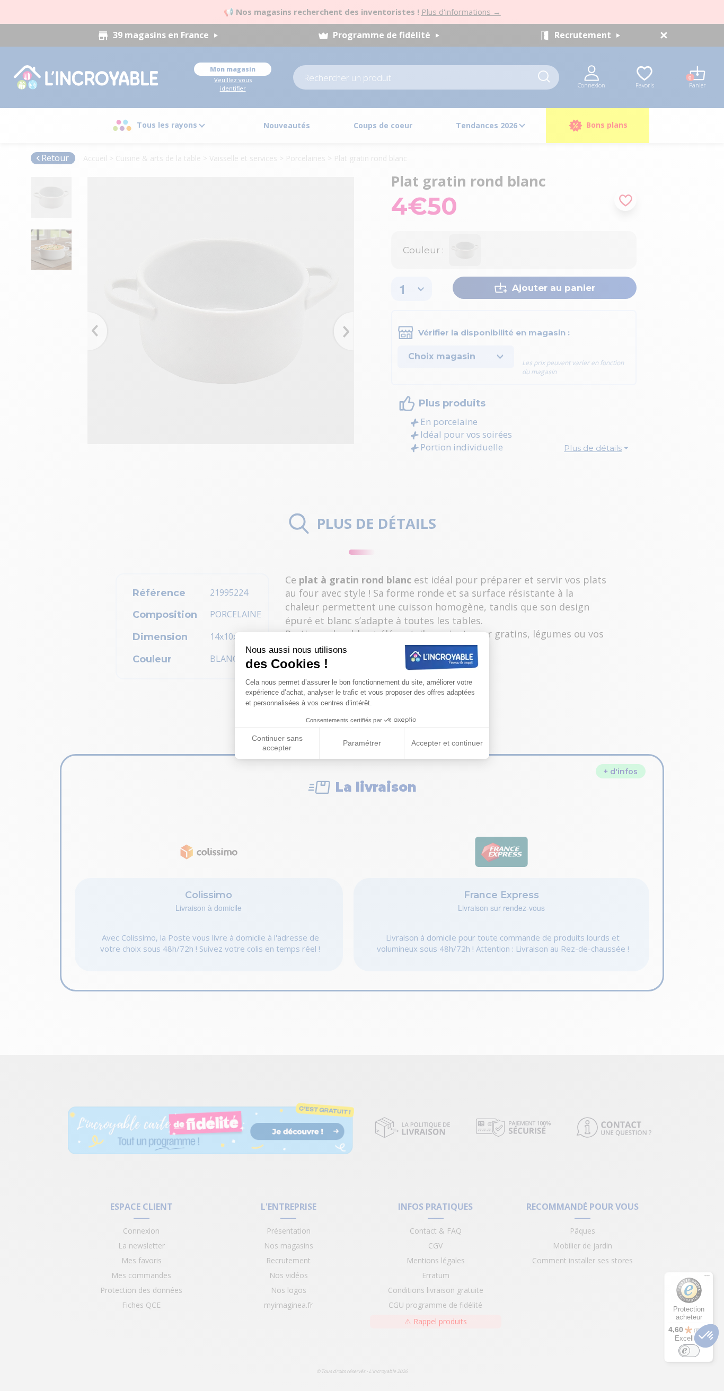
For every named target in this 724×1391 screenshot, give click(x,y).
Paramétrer (362, 743)
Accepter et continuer (447, 743)
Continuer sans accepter (277, 743)
